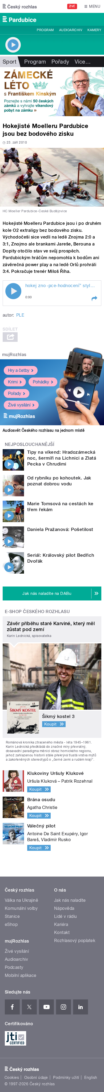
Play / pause (13, 291)
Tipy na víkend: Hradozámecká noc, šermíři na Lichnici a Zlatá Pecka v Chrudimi (61, 458)
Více (83, 61)
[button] (94, 298)
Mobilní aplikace (21, 975)
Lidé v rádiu (65, 916)
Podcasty (14, 967)
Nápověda (64, 908)
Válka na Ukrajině (21, 900)
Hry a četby (18, 370)
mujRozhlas (14, 354)
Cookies (12, 1077)
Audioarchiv (70, 30)
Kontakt (62, 932)
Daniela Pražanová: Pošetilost (60, 529)
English (90, 1077)
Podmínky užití (66, 1077)
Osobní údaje (36, 1077)
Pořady (60, 61)
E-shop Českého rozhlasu (37, 611)
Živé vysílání (19, 405)
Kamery (94, 30)
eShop (11, 924)
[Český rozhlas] (20, 6)
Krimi (13, 381)
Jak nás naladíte (70, 900)
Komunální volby (21, 908)
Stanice (12, 916)
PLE (20, 315)
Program (45, 30)
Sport (9, 61)
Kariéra (61, 924)
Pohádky (41, 381)
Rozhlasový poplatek (74, 940)
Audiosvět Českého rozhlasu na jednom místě (44, 430)
